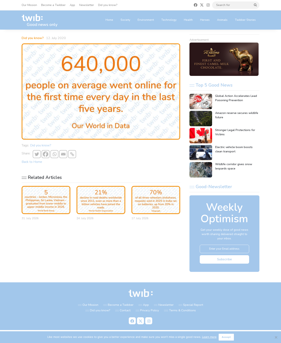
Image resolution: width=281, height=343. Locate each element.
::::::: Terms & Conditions (180, 310)
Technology (168, 20)
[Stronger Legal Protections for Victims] (200, 135)
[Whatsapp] (54, 154)
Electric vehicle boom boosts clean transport (234, 149)
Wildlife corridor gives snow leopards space (233, 166)
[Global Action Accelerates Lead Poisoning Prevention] (200, 101)
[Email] (63, 154)
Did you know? (107, 5)
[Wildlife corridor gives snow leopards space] (200, 169)
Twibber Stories (245, 20)
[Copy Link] (72, 154)
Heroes (205, 20)
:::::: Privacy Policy (147, 310)
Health (188, 20)
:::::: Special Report (191, 305)
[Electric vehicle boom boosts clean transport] (200, 152)
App (72, 5)
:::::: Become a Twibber (118, 305)
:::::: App (143, 305)
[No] (276, 337)
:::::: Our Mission (88, 305)
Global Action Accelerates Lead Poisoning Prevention (236, 98)
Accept (226, 337)
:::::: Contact (123, 310)
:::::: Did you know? (97, 310)
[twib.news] (34, 18)
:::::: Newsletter (164, 305)
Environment (146, 20)
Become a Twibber (53, 5)
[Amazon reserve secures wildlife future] (200, 118)
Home (109, 20)
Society (125, 20)
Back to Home (32, 162)
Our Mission (29, 5)
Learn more (209, 336)
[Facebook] (46, 154)
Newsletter (86, 5)
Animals (222, 20)
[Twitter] (37, 154)
